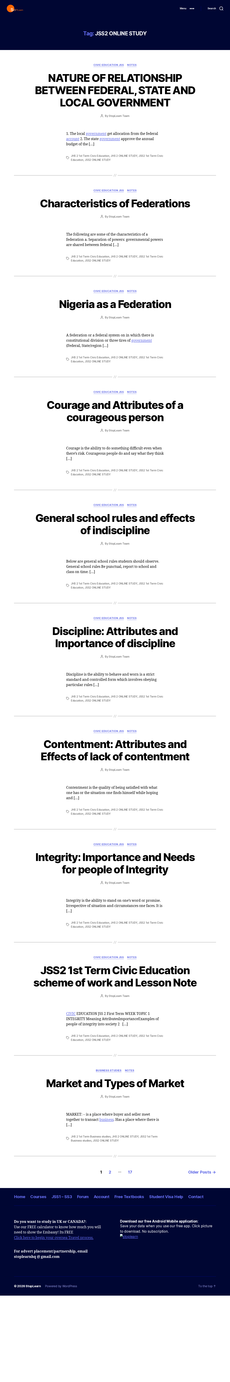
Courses (38, 1196)
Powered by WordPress (61, 1286)
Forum (83, 1196)
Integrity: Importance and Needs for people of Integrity (115, 863)
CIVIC (71, 1014)
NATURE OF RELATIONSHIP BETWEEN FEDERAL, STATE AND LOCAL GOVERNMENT (115, 90)
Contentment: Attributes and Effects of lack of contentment (115, 750)
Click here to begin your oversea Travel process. (53, 1237)
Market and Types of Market (115, 1083)
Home (19, 1196)
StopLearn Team (119, 116)
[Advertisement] (101, 1319)
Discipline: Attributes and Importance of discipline (115, 637)
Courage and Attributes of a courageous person (115, 411)
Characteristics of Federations (115, 203)
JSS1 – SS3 (62, 1196)
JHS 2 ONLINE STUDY (124, 155)
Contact (195, 1196)
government (96, 134)
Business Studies (109, 1070)
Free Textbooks (129, 1196)
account (72, 139)
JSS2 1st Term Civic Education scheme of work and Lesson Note (114, 976)
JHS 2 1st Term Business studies (91, 1136)
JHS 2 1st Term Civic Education (90, 155)
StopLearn (33, 1286)
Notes (132, 65)
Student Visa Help (166, 1196)
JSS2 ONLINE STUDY (97, 159)
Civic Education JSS (108, 65)
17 (130, 1172)
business (106, 1119)
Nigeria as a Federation (115, 304)
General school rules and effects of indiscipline (115, 524)
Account (101, 1196)
